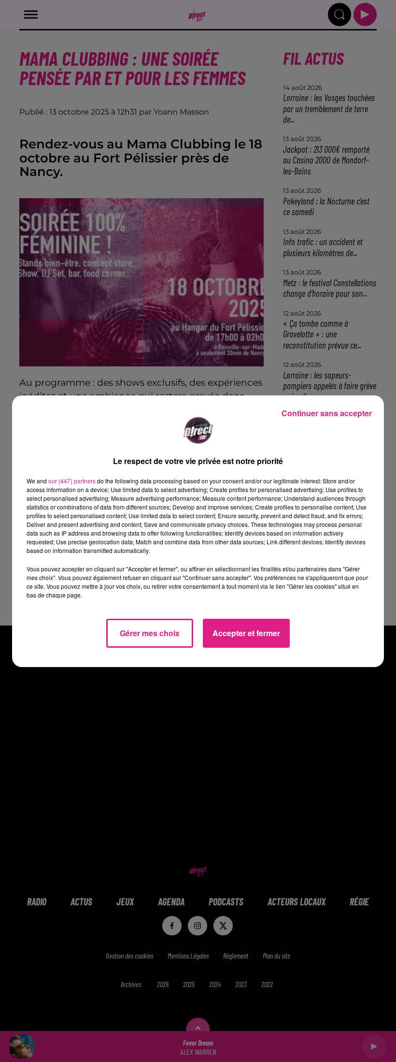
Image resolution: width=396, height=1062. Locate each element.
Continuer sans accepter (327, 413)
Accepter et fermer (246, 633)
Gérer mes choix (150, 633)
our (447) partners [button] (72, 481)
